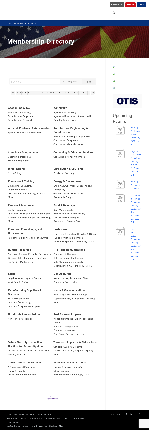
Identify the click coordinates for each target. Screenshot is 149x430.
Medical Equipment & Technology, (70, 241)
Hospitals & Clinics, (86, 233)
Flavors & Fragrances (19, 160)
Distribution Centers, (63, 350)
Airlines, (12, 366)
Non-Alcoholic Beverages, (66, 217)
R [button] (65, 92)
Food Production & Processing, (69, 213)
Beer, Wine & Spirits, (63, 209)
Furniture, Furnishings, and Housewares (25, 231)
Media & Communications (69, 290)
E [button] (28, 92)
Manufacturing (62, 274)
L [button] (47, 92)
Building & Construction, (79, 136)
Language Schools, (18, 189)
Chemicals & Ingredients (23, 152)
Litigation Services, (33, 278)
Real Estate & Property (67, 314)
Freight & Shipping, (84, 350)
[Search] (114, 12)
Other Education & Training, (22, 193)
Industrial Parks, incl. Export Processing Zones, (73, 320)
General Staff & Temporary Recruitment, (28, 257)
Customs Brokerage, (73, 346)
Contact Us (116, 4)
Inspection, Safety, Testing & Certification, (28, 350)
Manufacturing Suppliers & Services (24, 292)
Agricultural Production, (65, 116)
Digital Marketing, (62, 298)
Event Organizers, (26, 366)
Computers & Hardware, (65, 254)
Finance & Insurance (21, 205)
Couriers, (58, 346)
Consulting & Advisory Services (73, 152)
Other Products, (61, 370)
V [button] (77, 92)
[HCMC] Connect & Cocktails (135, 185)
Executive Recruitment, (40, 254)
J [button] (42, 92)
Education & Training (21, 181)
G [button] (34, 92)
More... (74, 120)
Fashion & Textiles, (62, 366)
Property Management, (65, 330)
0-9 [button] (13, 92)
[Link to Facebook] (126, 414)
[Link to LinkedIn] (131, 414)
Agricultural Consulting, (65, 112)
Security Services (16, 354)
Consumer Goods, (62, 282)
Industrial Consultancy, (19, 302)
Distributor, (58, 173)
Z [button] (88, 92)
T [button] (71, 92)
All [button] (93, 92)
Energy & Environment (67, 181)
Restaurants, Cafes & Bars (66, 221)
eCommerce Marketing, (83, 298)
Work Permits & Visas (19, 282)
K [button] (45, 92)
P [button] (59, 92)
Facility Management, (18, 298)
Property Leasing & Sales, (66, 326)
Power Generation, (73, 193)
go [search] (90, 81)
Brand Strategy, (79, 294)
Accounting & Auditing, (19, 112)
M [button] (51, 92)
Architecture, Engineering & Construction (70, 130)
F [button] (31, 92)
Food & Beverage (64, 205)
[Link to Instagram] (135, 414)
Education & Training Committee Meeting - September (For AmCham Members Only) (136, 209)
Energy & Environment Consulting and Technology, (72, 187)
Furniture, (78, 366)
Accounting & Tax (19, 108)
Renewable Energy (63, 197)
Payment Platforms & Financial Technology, (30, 217)
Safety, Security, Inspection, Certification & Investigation (25, 344)
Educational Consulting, (20, 185)
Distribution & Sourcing (68, 169)
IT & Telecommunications (69, 250)
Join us (130, 4)
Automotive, (76, 278)
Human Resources (19, 250)
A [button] (17, 92)
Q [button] (62, 92)
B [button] (20, 92)
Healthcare (60, 229)
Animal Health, (85, 116)
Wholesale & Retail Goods (69, 362)
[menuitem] (117, 4)
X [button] (83, 92)
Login (141, 4)
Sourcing (69, 173)
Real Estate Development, (66, 334)
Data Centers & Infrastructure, (68, 257)
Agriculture (60, 108)
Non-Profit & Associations (24, 314)
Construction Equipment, (65, 140)
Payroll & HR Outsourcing (21, 261)
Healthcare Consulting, (64, 233)
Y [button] (86, 92)
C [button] (23, 92)
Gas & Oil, (58, 193)
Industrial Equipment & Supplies (24, 306)
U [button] (74, 92)
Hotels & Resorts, (16, 370)
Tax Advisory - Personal (20, 120)
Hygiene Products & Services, (68, 237)
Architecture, (59, 136)
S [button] (68, 92)
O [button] (56, 92)
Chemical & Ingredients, (20, 156)
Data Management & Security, (68, 261)
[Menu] (121, 13)
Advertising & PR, (62, 294)
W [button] (80, 92)
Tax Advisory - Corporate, (20, 116)
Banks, (11, 209)
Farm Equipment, (62, 120)
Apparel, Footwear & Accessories (29, 128)
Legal (11, 274)
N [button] (53, 92)
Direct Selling (16, 169)
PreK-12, (41, 193)
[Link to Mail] (139, 414)
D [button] (25, 92)
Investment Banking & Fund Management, (29, 213)
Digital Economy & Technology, (69, 265)
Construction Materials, (65, 144)
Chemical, (88, 278)
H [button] (37, 92)
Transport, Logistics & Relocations (75, 342)
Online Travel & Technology (22, 374)
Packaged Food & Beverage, (68, 374)
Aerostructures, (61, 278)
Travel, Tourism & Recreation (26, 362)
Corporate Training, (17, 254)
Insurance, (21, 209)
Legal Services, (16, 278)
